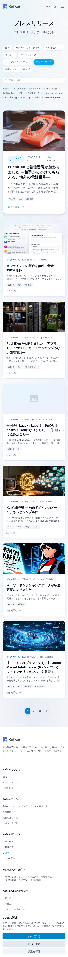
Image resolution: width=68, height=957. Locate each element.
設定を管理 (34, 951)
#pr (20, 199)
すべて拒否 (34, 943)
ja (46, 6)
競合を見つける (10, 817)
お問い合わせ (9, 898)
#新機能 (29, 199)
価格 (5, 776)
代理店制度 (8, 788)
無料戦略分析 (9, 811)
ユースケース (9, 841)
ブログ (6, 852)
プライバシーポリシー (14, 909)
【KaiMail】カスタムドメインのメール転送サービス (28, 876)
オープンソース (28, 54)
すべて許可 (34, 936)
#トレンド (26, 97)
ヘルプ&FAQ (9, 858)
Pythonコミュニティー (28, 47)
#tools (6, 88)
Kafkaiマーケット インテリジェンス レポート (25, 806)
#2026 (12, 199)
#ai (36, 97)
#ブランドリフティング (30, 93)
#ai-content (19, 88)
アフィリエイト (10, 782)
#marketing (11, 97)
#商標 (54, 88)
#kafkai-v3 (34, 88)
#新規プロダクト (32, 367)
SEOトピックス (54, 47)
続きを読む (14, 206)
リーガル (7, 903)
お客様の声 (8, 847)
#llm (46, 88)
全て (7, 47)
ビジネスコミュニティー (17, 62)
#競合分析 (39, 686)
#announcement (54, 93)
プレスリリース (44, 62)
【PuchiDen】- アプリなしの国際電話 (22, 879)
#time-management (52, 97)
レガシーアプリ (10, 823)
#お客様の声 (9, 93)
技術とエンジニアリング (17, 69)
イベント (9, 54)
